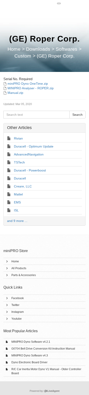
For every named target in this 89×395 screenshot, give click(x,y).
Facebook (17, 298)
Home (15, 261)
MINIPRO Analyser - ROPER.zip (31, 88)
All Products (18, 268)
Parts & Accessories (23, 275)
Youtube (16, 318)
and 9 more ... (17, 221)
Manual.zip (15, 93)
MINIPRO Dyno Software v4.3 (29, 355)
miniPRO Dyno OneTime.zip (28, 83)
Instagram (17, 311)
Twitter (15, 305)
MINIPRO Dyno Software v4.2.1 (30, 341)
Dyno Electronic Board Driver (29, 362)
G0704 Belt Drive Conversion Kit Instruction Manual (43, 348)
